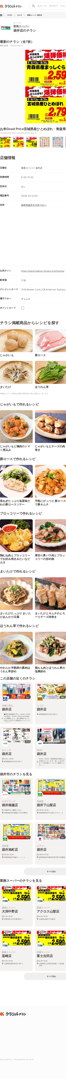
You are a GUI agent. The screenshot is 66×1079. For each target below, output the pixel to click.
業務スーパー (21, 26)
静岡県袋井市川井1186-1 (33, 205)
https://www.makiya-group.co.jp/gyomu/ (42, 271)
